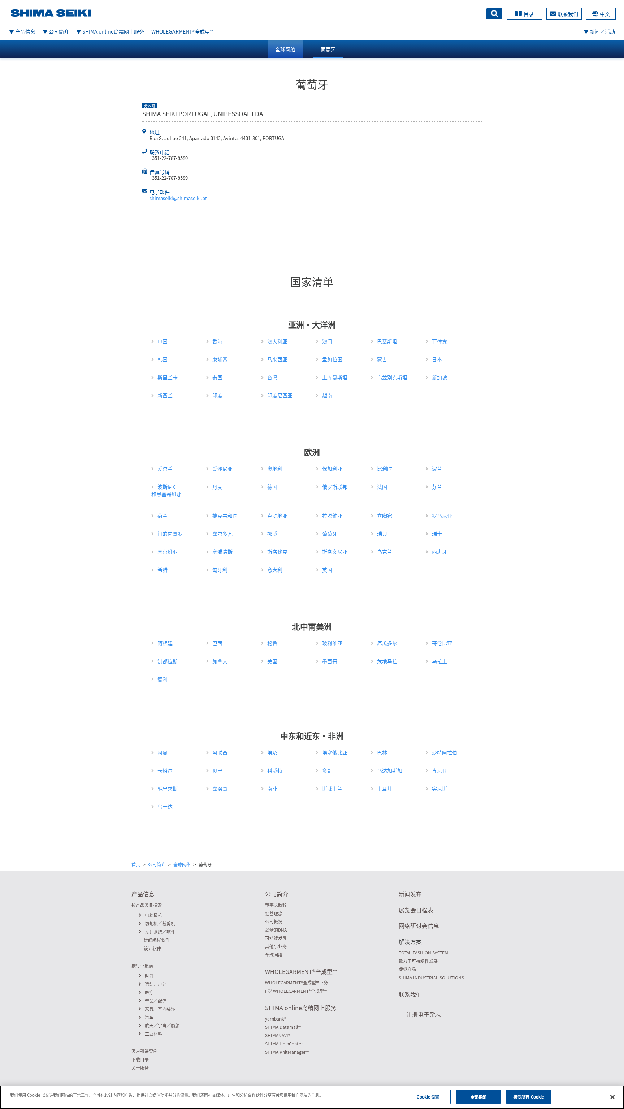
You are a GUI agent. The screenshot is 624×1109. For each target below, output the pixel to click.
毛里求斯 (167, 788)
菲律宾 (439, 341)
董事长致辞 (276, 905)
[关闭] (612, 1097)
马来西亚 (277, 359)
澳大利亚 (277, 341)
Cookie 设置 (428, 1096)
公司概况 (273, 921)
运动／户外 (155, 984)
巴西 (217, 643)
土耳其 (384, 788)
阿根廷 (165, 643)
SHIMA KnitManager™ (287, 1052)
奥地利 (274, 468)
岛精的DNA (276, 930)
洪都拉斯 (167, 661)
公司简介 (156, 864)
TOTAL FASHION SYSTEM (423, 952)
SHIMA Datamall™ (283, 1027)
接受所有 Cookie (529, 1096)
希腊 (162, 569)
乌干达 (165, 806)
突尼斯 (439, 788)
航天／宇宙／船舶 (162, 1025)
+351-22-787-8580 (169, 158)
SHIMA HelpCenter (284, 1043)
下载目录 (140, 1059)
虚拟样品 (407, 969)
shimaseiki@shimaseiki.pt (178, 198)
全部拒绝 (478, 1096)
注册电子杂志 (423, 1014)
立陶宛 (384, 515)
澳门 (327, 341)
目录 (529, 13)
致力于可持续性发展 (418, 961)
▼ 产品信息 (22, 31)
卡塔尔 (165, 770)
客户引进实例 (144, 1051)
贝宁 (217, 770)
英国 (327, 569)
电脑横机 (153, 915)
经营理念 (273, 913)
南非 (272, 788)
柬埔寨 (220, 359)
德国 (272, 486)
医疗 (149, 992)
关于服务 (140, 1068)
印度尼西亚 (279, 395)
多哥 (327, 770)
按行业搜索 (142, 965)
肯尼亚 (439, 770)
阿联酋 (220, 752)
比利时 (384, 468)
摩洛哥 (220, 788)
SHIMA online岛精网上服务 (301, 1007)
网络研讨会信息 (419, 925)
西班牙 (439, 551)
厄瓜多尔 (387, 643)
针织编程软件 (157, 940)
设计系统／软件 (160, 931)
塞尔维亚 (167, 551)
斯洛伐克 (277, 551)
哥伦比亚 (442, 643)
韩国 (162, 359)
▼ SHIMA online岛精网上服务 (110, 31)
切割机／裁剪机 (160, 923)
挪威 (272, 533)
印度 (217, 395)
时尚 (149, 976)
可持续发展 (276, 938)
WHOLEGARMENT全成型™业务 (296, 982)
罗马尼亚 (442, 515)
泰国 (217, 377)
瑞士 (437, 533)
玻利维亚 (332, 643)
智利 (162, 679)
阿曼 (162, 752)
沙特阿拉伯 (444, 752)
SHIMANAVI (277, 1035)
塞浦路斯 (222, 551)
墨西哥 (329, 661)
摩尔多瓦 (222, 533)
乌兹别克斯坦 (392, 377)
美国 (272, 661)
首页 (135, 864)
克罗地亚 (277, 515)
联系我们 (568, 13)
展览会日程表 (416, 909)
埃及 (272, 752)
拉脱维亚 (332, 515)
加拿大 (220, 661)
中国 (162, 341)
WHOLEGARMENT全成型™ (182, 31)
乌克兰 (384, 551)
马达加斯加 (389, 770)
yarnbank (275, 1019)
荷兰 (162, 515)
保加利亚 (332, 468)
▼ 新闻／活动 (599, 31)
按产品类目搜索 (146, 905)
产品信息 (143, 894)
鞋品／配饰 (155, 1000)
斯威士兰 (332, 788)
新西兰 (165, 395)
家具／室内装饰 (160, 1009)
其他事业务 (276, 946)
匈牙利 (220, 569)
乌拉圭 (439, 661)
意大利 (274, 569)
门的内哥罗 (170, 533)
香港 (217, 341)
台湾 (272, 377)
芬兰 (437, 486)
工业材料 (153, 1034)
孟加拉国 (332, 359)
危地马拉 (387, 661)
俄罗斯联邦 (334, 486)
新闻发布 (410, 894)
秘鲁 (272, 643)
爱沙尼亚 (222, 468)
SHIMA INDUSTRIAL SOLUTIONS (431, 977)
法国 (382, 486)
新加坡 (439, 377)
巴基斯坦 (387, 341)
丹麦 (217, 486)
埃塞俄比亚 (334, 752)
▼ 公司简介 (56, 31)
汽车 (149, 1017)
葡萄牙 (328, 49)
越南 (327, 395)
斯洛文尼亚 (334, 551)
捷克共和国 (225, 515)
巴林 (382, 752)
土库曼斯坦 (334, 377)
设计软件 (152, 948)
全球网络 (285, 49)
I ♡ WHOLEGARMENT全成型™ (296, 991)
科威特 (274, 770)
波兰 (437, 468)
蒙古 (382, 359)
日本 (437, 359)
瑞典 (382, 533)
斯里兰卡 (167, 377)
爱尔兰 (165, 468)
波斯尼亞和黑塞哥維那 (166, 490)
